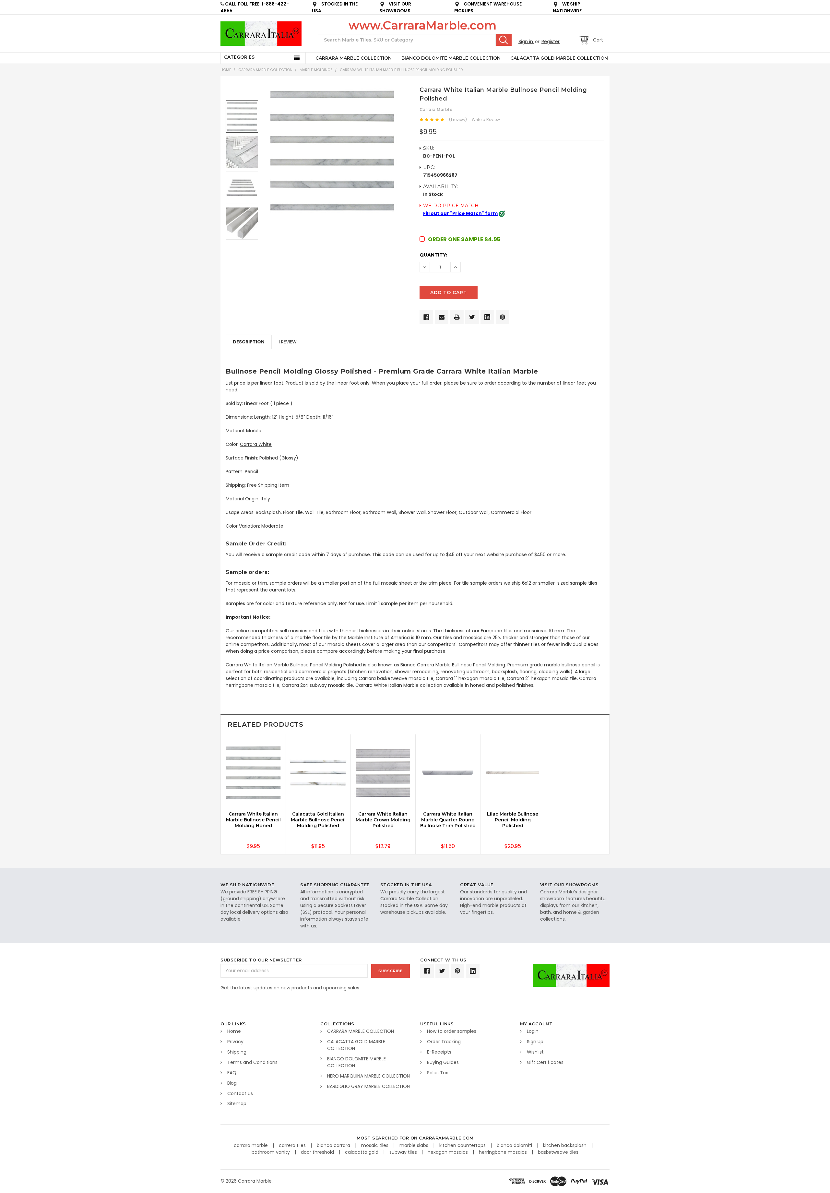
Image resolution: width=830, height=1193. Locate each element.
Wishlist (535, 1052)
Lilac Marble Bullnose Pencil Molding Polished (512, 820)
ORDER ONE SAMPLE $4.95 (464, 239)
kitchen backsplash (565, 1145)
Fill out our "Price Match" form (460, 213)
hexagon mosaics (448, 1152)
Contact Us (240, 1093)
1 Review (288, 342)
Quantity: (433, 255)
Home (225, 69)
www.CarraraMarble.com (422, 25)
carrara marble (251, 1145)
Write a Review (486, 119)
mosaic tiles (375, 1145)
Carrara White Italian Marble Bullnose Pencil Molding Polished (401, 69)
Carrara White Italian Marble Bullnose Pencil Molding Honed (253, 820)
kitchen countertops (463, 1145)
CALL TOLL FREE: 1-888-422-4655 (254, 7)
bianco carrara (334, 1145)
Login (533, 1031)
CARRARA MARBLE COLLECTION (353, 58)
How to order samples (451, 1031)
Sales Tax (437, 1072)
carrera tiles (293, 1145)
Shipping (236, 1052)
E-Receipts (439, 1052)
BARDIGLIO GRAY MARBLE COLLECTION (368, 1086)
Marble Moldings (316, 69)
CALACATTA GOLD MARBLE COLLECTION (559, 58)
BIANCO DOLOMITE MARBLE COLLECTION (451, 58)
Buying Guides (443, 1062)
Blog (232, 1083)
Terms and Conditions (252, 1062)
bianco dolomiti (515, 1145)
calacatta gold (362, 1152)
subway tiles (403, 1152)
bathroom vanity (271, 1152)
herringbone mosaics (503, 1152)
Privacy (235, 1041)
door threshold (318, 1152)
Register (550, 41)
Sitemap (236, 1103)
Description (249, 342)
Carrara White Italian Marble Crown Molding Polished (383, 820)
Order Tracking (444, 1041)
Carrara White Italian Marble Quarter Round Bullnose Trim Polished (448, 820)
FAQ (231, 1072)
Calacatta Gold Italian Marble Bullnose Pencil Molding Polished (318, 820)
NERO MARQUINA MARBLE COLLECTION (368, 1076)
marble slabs (414, 1145)
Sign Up (535, 1041)
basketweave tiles (558, 1152)
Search (504, 40)
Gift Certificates (545, 1062)
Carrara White (256, 444)
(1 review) (458, 119)
